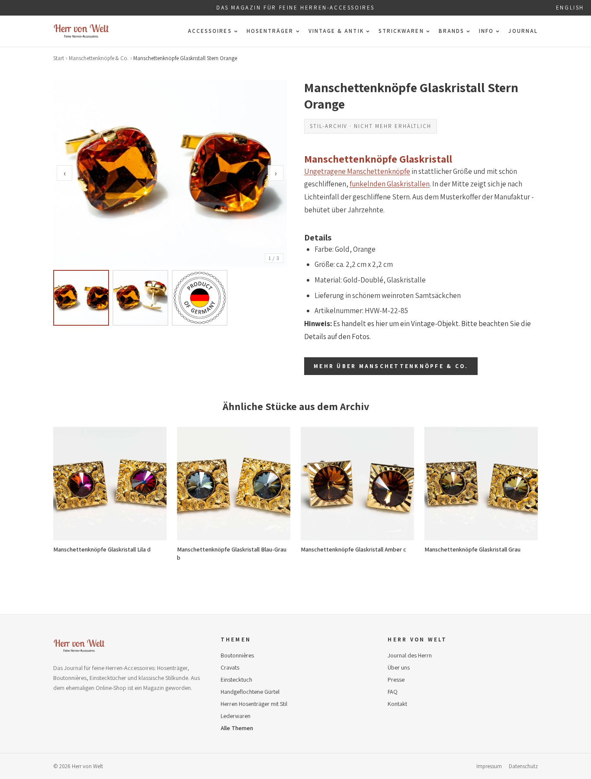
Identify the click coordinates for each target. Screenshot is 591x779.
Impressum (489, 766)
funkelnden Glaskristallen (390, 184)
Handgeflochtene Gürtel (250, 692)
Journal (523, 31)
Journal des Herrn (410, 655)
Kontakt (397, 704)
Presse (396, 679)
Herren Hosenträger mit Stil (254, 704)
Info (486, 31)
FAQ (393, 692)
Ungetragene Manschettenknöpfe (357, 171)
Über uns (399, 667)
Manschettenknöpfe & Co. (98, 58)
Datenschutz (523, 766)
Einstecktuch (236, 679)
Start (58, 58)
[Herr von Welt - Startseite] (81, 31)
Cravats (230, 667)
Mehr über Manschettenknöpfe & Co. (391, 366)
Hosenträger (270, 31)
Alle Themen (237, 728)
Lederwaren (236, 716)
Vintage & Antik (336, 31)
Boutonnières (237, 655)
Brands (451, 31)
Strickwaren (401, 31)
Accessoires (210, 31)
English (570, 7)
